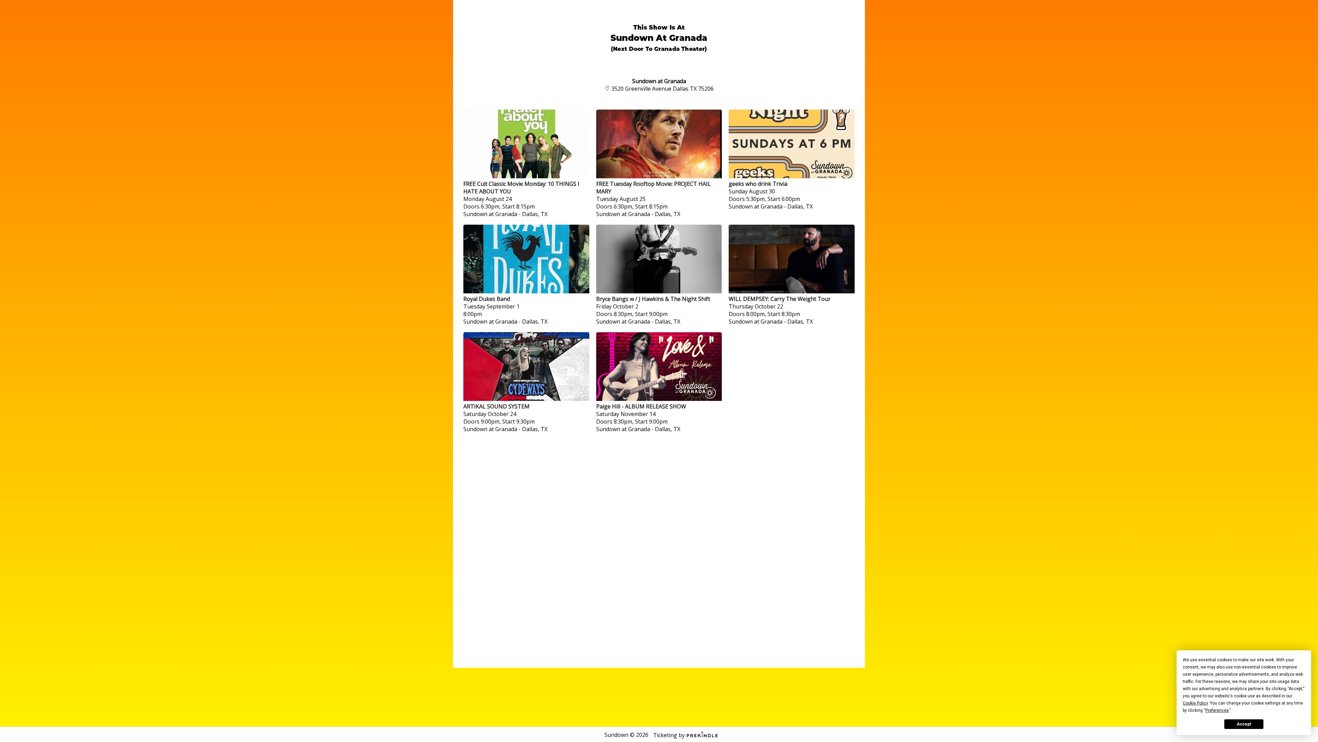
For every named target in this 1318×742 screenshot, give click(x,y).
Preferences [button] (1217, 710)
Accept (1244, 724)
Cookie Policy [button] (1195, 703)
